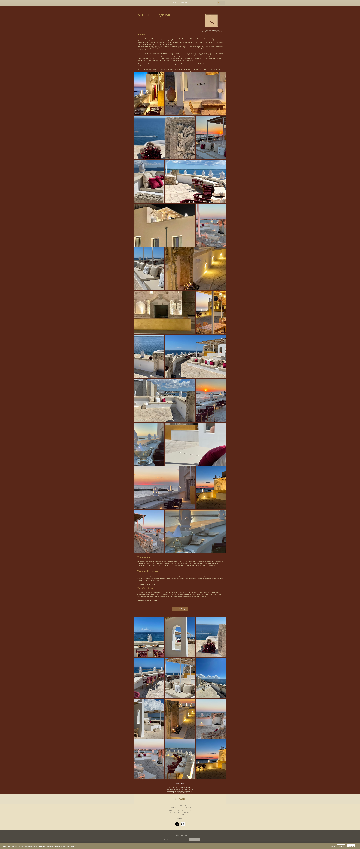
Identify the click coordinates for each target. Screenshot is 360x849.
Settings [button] (333, 846)
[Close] (358, 845)
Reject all (341, 846)
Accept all (351, 846)
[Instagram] (177, 824)
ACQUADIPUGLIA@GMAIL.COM (184, 812)
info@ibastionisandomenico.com (182, 791)
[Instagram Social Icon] (183, 824)
